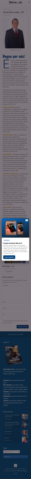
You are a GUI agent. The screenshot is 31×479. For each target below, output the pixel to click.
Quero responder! (9, 257)
